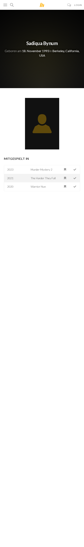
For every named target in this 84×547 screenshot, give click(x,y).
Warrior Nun (38, 186)
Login (78, 5)
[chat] (69, 5)
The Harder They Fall (43, 178)
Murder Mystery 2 (41, 169)
